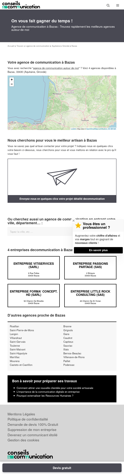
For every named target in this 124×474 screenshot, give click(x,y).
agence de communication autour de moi (56, 68)
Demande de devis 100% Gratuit (33, 424)
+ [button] (12, 79)
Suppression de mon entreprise (32, 429)
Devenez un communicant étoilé (32, 434)
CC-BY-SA (112, 129)
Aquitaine (56, 45)
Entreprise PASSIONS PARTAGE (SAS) (90, 265)
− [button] (12, 84)
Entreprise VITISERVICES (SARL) (33, 265)
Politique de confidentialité (28, 419)
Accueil (11, 45)
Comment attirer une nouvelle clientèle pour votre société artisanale (55, 388)
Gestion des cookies (23, 439)
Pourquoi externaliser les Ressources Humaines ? (45, 395)
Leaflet (73, 129)
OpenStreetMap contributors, (97, 129)
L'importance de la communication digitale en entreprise (48, 391)
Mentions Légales (21, 413)
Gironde (65, 45)
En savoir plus (98, 250)
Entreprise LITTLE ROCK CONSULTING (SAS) (90, 293)
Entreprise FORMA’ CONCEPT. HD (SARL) (34, 293)
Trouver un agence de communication (32, 45)
